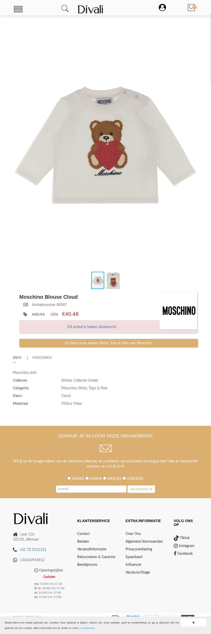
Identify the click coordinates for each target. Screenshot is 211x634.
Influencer (134, 565)
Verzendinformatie (91, 549)
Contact (83, 534)
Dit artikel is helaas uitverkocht (91, 327)
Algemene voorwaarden (144, 541)
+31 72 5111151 (33, 550)
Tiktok (184, 538)
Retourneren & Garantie (96, 557)
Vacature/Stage (138, 572)
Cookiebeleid (86, 628)
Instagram (186, 546)
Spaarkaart (134, 557)
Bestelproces (87, 565)
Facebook (185, 554)
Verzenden (42, 357)
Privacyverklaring (139, 549)
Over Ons (133, 534)
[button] (193, 25)
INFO (17, 357)
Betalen (83, 541)
